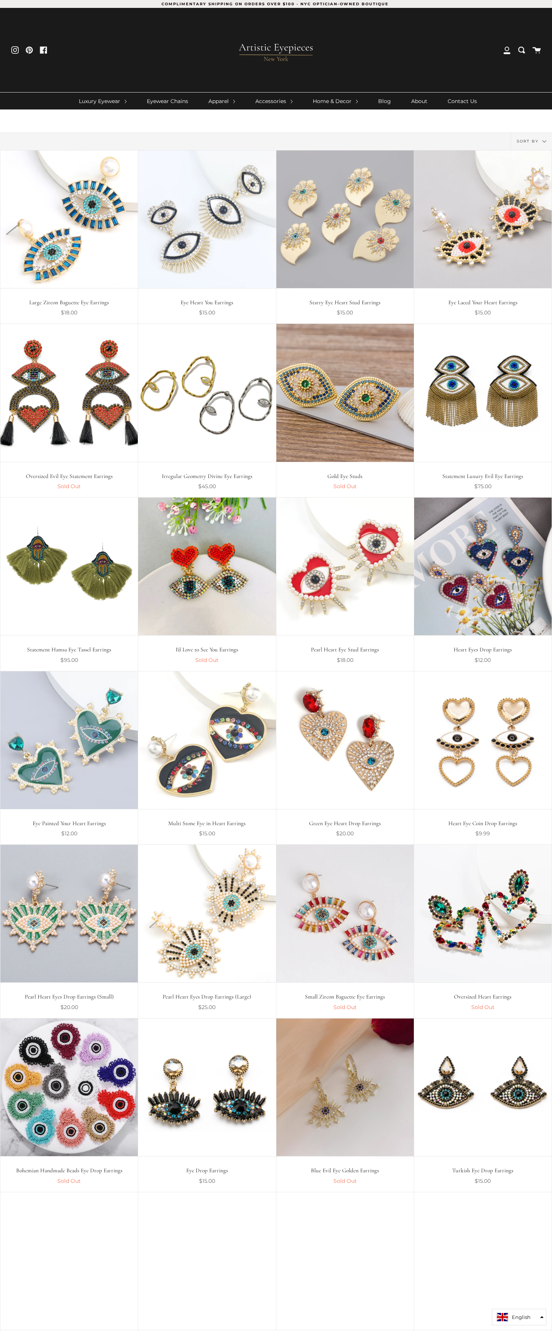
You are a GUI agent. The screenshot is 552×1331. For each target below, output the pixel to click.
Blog (384, 101)
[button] (519, 1317)
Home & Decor (333, 101)
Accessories (271, 101)
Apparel (219, 101)
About (419, 101)
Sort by (528, 141)
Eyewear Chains (167, 101)
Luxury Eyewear (100, 101)
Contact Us (462, 101)
